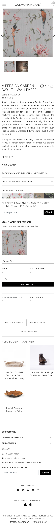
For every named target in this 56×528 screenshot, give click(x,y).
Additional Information (17, 181)
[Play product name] (42, 86)
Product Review (14, 322)
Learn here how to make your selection (20, 226)
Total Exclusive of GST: (12, 297)
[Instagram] (38, 490)
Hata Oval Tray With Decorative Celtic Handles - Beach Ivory (14, 375)
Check (48, 212)
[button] (47, 4)
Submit (45, 472)
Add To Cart (28, 284)
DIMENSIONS (9, 165)
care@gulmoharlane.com (15, 458)
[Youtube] (33, 490)
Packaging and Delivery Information (25, 173)
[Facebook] (18, 490)
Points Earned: (38, 268)
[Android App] (30, 504)
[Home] (28, 4)
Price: (5, 268)
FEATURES (7, 157)
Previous (2, 34)
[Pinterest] (28, 490)
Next (54, 34)
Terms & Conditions (19, 522)
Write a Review (38, 322)
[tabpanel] (10, 66)
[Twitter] (23, 490)
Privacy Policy (40, 522)
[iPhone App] (25, 504)
